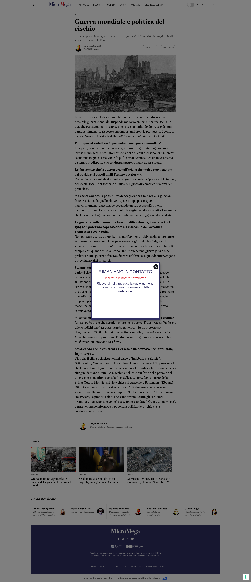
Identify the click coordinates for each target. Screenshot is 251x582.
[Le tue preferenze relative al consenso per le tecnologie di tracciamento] (246, 577)
